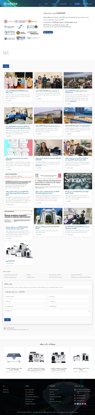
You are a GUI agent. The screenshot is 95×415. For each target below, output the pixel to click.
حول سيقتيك (5, 389)
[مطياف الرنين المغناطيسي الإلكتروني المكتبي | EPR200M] (14, 357)
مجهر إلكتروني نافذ (29, 392)
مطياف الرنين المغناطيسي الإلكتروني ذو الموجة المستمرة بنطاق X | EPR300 (36, 369)
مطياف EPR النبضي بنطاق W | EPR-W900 (81, 369)
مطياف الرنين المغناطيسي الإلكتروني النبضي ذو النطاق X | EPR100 (58, 369)
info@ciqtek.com (66, 26)
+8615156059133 (81, 395)
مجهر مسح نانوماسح (29, 399)
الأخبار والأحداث (63, 4)
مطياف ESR (28, 274)
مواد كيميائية (52, 394)
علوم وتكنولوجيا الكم (53, 389)
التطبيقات (53, 4)
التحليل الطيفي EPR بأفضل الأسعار (55, 277)
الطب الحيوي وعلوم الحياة (55, 401)
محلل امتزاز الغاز (29, 401)
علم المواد (51, 392)
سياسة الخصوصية (64, 412)
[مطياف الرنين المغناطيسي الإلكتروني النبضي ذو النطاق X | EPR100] (58, 357)
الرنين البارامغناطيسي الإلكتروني (10, 277)
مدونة (58, 412)
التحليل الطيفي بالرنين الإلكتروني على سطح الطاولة (81, 277)
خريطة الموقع (49, 412)
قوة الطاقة (51, 399)
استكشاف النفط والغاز (30, 403)
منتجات (46, 3)
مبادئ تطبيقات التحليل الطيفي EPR (10, 274)
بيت (40, 4)
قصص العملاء (6, 392)
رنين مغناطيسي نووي (29, 394)
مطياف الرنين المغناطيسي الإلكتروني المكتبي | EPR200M (14, 369)
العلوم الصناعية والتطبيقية (55, 396)
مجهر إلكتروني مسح (29, 389)
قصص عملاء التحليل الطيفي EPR (55, 274)
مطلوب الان (49, 32)
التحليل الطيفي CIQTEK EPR (76, 274)
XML (54, 412)
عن (70, 4)
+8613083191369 (81, 398)
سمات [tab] (6, 66)
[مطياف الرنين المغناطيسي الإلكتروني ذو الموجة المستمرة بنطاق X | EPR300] (36, 357)
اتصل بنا (77, 4)
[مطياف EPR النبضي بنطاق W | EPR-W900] (81, 357)
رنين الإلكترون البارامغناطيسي (31, 396)
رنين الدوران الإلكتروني (30, 277)
